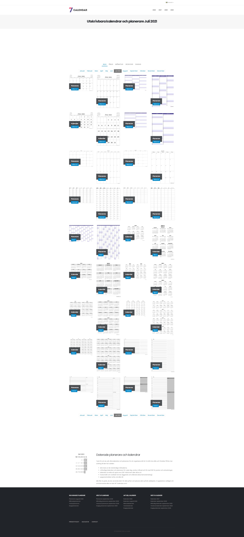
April (101, 71)
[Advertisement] (122, 45)
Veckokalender (128, 506)
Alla (104, 64)
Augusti (125, 71)
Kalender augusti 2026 (130, 501)
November (151, 71)
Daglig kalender (128, 508)
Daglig (138, 64)
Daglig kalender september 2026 (161, 508)
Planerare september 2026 (104, 499)
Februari (89, 71)
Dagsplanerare (74, 506)
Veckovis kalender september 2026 (162, 506)
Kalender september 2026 (159, 501)
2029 (172, 10)
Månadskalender (128, 503)
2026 (154, 10)
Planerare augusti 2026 (76, 499)
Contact (95, 522)
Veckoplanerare (74, 503)
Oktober (142, 71)
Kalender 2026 (127, 499)
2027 (160, 10)
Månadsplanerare (74, 501)
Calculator (85, 522)
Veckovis (129, 64)
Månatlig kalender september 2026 (161, 503)
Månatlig (119, 64)
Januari (82, 71)
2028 (166, 10)
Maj (106, 71)
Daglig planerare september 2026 (107, 506)
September (134, 71)
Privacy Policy (74, 522)
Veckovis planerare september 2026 (107, 503)
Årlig (111, 64)
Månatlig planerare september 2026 (107, 501)
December (160, 71)
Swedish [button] (170, 2)
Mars (96, 71)
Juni (111, 71)
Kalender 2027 (155, 499)
